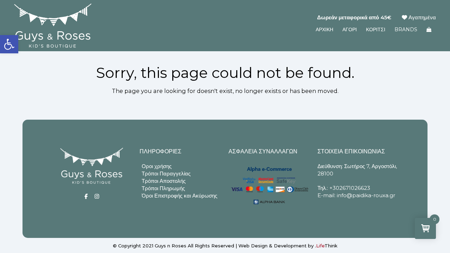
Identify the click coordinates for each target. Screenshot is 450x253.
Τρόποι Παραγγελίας (166, 173)
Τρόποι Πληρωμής (163, 188)
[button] (9, 44)
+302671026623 (349, 188)
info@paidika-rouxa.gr (366, 195)
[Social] (86, 196)
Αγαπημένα (421, 17)
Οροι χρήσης (157, 166)
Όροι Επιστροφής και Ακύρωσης (179, 195)
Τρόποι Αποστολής (164, 181)
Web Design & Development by (288, 245)
